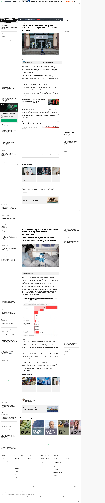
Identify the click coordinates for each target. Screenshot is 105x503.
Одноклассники (30, 479)
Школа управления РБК (57, 499)
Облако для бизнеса (57, 486)
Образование (3, 156)
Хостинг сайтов (56, 490)
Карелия (15, 499)
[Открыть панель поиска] (77, 1)
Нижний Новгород (17, 489)
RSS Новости (42, 485)
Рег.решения (55, 491)
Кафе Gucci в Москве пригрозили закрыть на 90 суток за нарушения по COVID (34, 101)
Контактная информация (57, 479)
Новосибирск (16, 480)
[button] (75, 1)
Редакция (55, 480)
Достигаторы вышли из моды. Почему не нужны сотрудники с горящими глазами (71, 35)
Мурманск (16, 501)
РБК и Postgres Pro (4, 426)
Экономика (3, 204)
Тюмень (15, 495)
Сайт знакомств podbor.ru (58, 494)
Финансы (3, 485)
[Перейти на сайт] (9, 20)
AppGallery (68, 480)
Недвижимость (4, 461)
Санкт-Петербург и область (19, 477)
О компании (55, 477)
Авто (2, 233)
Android (67, 479)
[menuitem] (16, 1)
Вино (2, 261)
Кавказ (15, 498)
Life (64, 238)
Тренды (65, 26)
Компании (3, 84)
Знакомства (55, 493)
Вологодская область (18, 485)
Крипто (2, 336)
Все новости (4, 25)
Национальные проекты (5, 29)
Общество (3, 95)
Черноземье (16, 496)
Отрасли (3, 101)
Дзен (28, 482)
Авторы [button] (23, 418)
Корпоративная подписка (44, 480)
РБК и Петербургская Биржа (6, 325)
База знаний (66, 368)
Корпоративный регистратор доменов (58, 489)
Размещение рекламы (57, 482)
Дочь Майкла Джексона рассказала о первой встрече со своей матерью (71, 236)
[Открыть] (9, 1)
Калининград (16, 486)
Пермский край (17, 490)
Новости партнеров (27, 440)
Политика (3, 36)
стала (46, 383)
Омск (15, 482)
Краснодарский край (18, 488)
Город (23, 23)
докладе (31, 280)
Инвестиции (3, 450)
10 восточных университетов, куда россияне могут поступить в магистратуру (70, 23)
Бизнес (2, 456)
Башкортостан (17, 483)
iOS (67, 477)
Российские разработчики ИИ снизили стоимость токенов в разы (71, 242)
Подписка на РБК (43, 479)
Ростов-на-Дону (17, 492)
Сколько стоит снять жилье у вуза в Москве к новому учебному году (70, 30)
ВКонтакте (29, 477)
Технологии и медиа (4, 483)
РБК (23, 346)
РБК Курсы (55, 497)
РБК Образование (4, 489)
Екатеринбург (16, 479)
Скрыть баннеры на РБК (44, 477)
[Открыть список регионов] (75, 1)
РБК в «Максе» (27, 164)
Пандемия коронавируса (27, 226)
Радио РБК (6, 1)
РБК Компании (3, 209)
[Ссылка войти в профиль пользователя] (79, 1)
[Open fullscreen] (56, 298)
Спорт (2, 227)
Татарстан (16, 493)
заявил (33, 111)
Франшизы (3, 256)
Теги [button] (23, 185)
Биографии (3, 486)
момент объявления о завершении (39, 377)
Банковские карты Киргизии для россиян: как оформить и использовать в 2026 (71, 230)
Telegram (29, 480)
